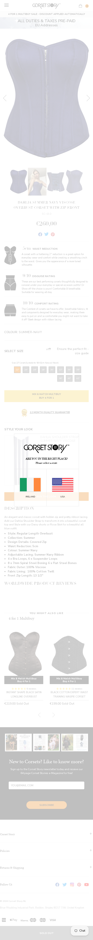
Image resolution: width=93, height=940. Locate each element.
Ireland (30, 496)
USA (62, 496)
